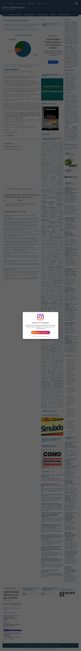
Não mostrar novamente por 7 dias (41, 336)
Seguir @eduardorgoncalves (40, 332)
